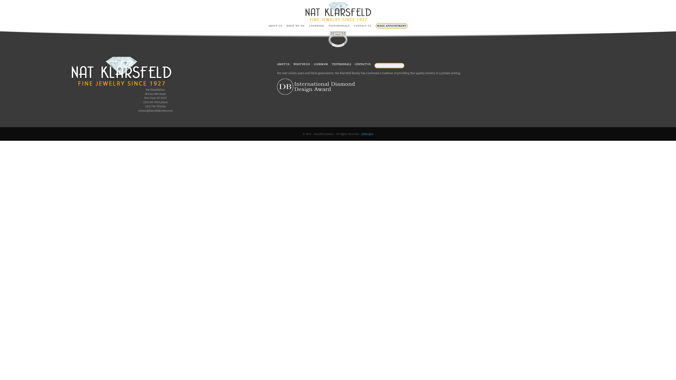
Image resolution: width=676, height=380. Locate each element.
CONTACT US (362, 26)
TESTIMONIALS (339, 26)
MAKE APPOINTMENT (391, 25)
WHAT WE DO (296, 26)
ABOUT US (275, 26)
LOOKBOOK (316, 26)
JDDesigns (367, 134)
